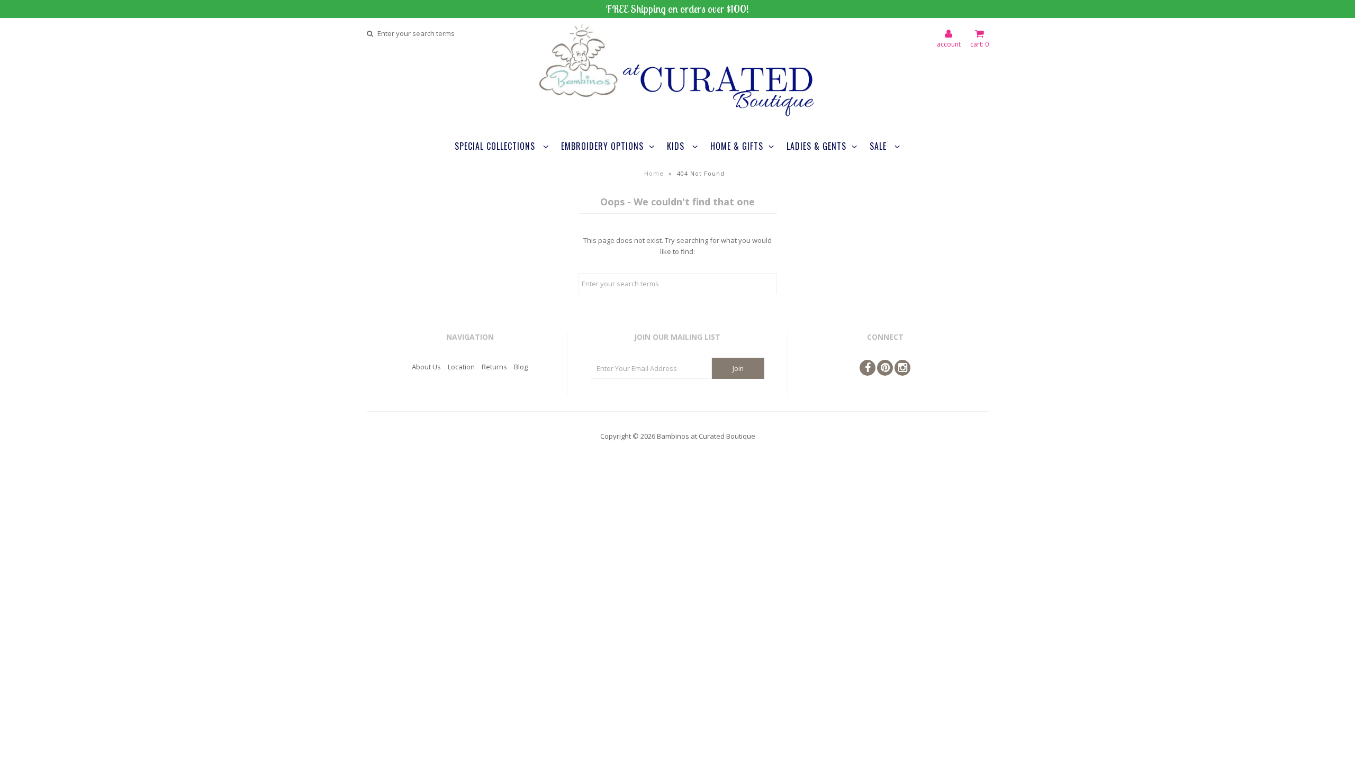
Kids (677, 146)
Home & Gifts (736, 146)
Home (654, 173)
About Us (426, 366)
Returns (494, 366)
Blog (521, 366)
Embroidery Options (602, 146)
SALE (879, 146)
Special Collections (496, 146)
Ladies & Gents (816, 146)
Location (461, 366)
